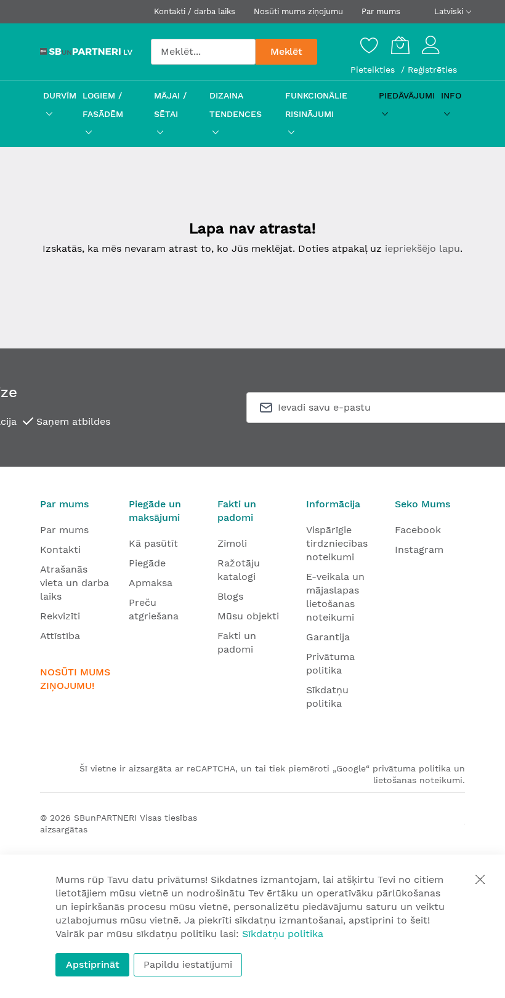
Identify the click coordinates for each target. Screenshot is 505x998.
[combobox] (203, 52)
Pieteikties (374, 69)
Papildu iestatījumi (187, 964)
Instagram (419, 549)
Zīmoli (232, 543)
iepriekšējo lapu (422, 248)
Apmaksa (150, 583)
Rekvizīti (60, 616)
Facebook (418, 530)
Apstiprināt (92, 964)
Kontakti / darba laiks (194, 11)
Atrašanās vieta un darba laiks (74, 582)
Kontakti (60, 549)
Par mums (381, 11)
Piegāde (147, 563)
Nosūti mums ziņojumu (298, 11)
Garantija (328, 637)
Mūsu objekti (248, 616)
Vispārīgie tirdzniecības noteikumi (337, 543)
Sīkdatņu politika (282, 934)
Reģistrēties (432, 69)
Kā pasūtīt (153, 543)
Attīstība (60, 636)
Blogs (230, 596)
